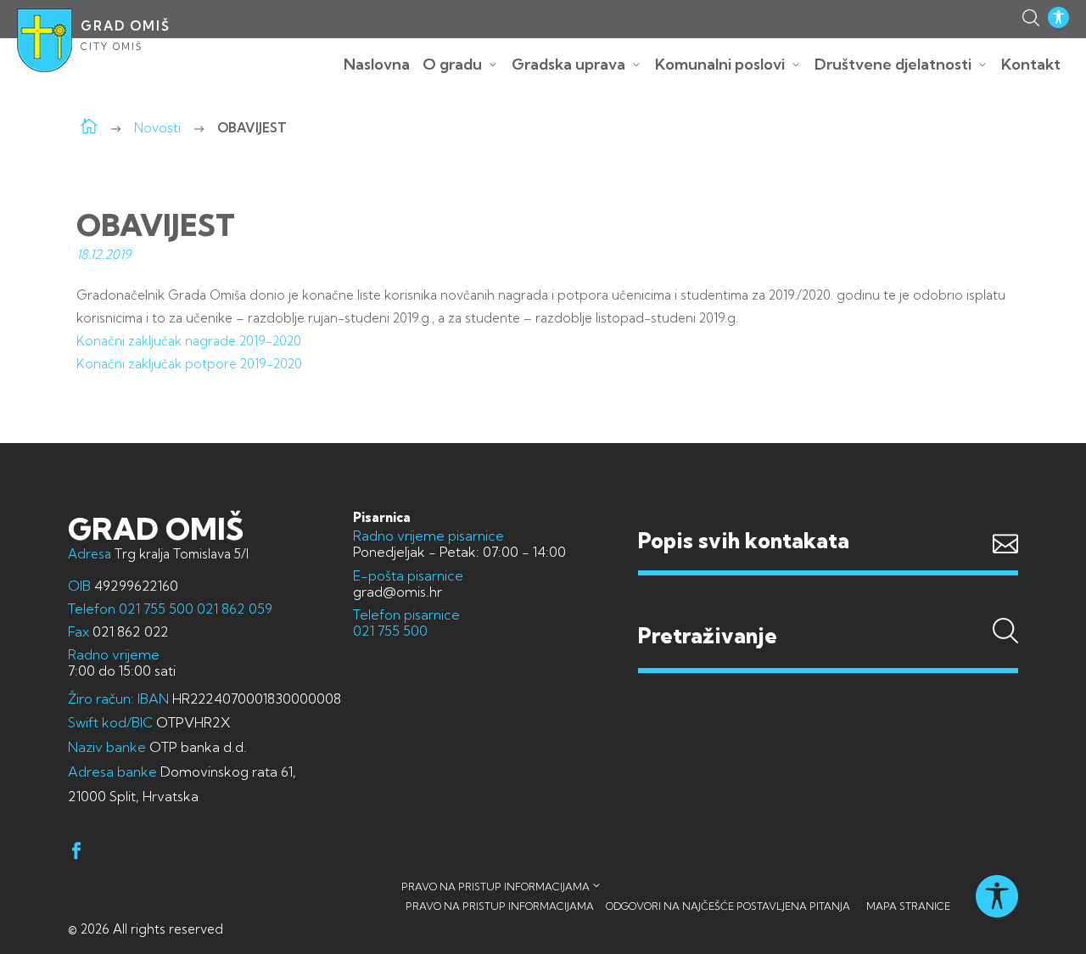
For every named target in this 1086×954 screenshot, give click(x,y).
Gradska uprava (568, 64)
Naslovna (377, 64)
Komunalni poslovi (720, 64)
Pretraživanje (828, 603)
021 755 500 (156, 608)
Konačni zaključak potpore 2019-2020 (189, 364)
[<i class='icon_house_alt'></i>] (89, 128)
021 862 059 (232, 608)
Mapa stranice (908, 906)
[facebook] (76, 853)
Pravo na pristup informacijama (495, 886)
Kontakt (1031, 64)
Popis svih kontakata (743, 540)
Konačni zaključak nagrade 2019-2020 (188, 341)
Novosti (157, 128)
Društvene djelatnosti (892, 64)
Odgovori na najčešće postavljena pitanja (728, 906)
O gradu (452, 64)
